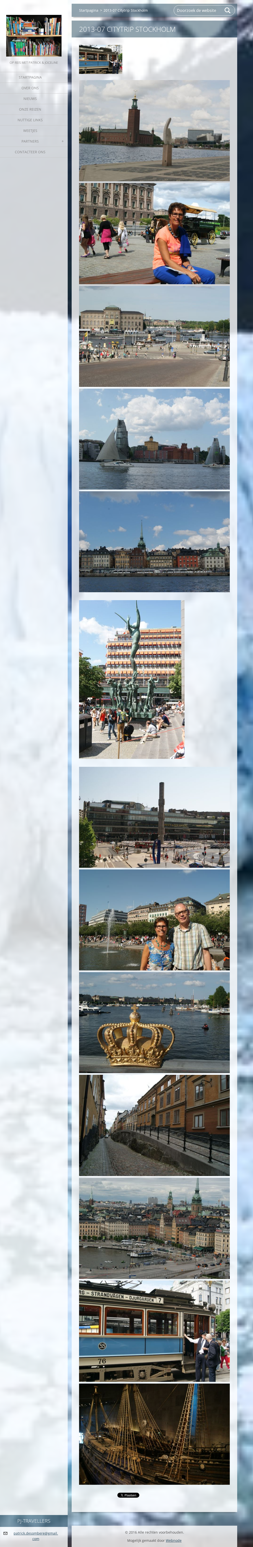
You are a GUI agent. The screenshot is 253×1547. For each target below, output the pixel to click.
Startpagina (30, 77)
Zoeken (228, 10)
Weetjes (30, 130)
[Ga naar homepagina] (34, 30)
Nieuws (30, 98)
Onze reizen (30, 109)
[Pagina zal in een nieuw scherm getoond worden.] (100, 59)
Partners (30, 141)
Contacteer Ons (30, 152)
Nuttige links (30, 120)
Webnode (174, 1540)
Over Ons (30, 88)
